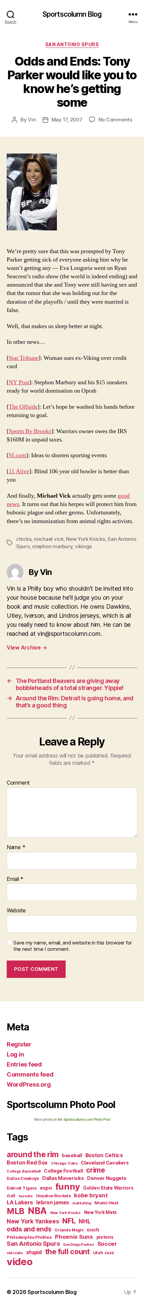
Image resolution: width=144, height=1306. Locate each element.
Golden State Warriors (108, 1188)
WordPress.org (29, 1084)
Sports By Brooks (30, 431)
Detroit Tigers (22, 1188)
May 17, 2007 (67, 119)
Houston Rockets (53, 1195)
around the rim (33, 1154)
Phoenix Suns (74, 1236)
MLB (15, 1211)
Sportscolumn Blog (72, 14)
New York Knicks (85, 539)
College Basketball (24, 1171)
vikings (83, 546)
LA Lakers (20, 1202)
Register (19, 1044)
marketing (81, 1203)
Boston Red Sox (27, 1162)
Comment (18, 783)
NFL (68, 1220)
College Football (63, 1171)
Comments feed (30, 1074)
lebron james (52, 1202)
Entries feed (24, 1064)
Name (16, 847)
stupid (34, 1252)
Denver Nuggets (106, 1178)
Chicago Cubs (64, 1163)
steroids (15, 1252)
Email (15, 879)
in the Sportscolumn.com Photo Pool (82, 1119)
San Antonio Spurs (72, 44)
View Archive (27, 647)
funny (67, 1186)
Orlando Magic (69, 1230)
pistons (105, 1237)
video (20, 1262)
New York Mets (100, 1212)
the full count (68, 1251)
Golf (11, 1195)
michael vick (49, 539)
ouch (93, 1230)
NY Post (19, 382)
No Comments (115, 119)
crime (95, 1170)
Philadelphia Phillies (29, 1237)
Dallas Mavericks (63, 1178)
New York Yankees (33, 1221)
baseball (72, 1155)
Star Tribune (24, 358)
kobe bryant (90, 1195)
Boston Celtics (104, 1155)
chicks (23, 539)
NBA (37, 1211)
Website (16, 911)
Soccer (107, 1243)
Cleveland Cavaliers (105, 1163)
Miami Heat (106, 1202)
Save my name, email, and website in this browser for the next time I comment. (72, 946)
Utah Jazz (104, 1252)
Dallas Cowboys (23, 1178)
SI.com (17, 455)
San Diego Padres (78, 1244)
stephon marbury (52, 546)
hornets (26, 1196)
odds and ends (29, 1229)
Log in (15, 1054)
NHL (84, 1221)
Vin (31, 119)
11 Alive (19, 471)
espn (46, 1188)
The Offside (23, 407)
